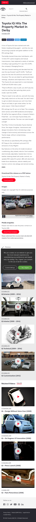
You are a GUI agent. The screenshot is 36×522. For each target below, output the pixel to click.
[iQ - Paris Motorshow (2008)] (18, 478)
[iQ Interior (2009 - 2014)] (18, 306)
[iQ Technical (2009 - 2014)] (18, 334)
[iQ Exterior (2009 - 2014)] (18, 279)
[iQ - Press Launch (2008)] (18, 451)
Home (3, 15)
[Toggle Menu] (33, 9)
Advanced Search (23, 11)
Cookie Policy (7, 514)
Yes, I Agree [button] (25, 267)
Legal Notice (26, 512)
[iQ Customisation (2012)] (18, 361)
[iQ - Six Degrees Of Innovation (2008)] (18, 423)
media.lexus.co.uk (29, 2)
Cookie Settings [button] (10, 267)
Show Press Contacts (10, 232)
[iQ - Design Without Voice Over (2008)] (18, 396)
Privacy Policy (7, 512)
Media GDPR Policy (17, 512)
